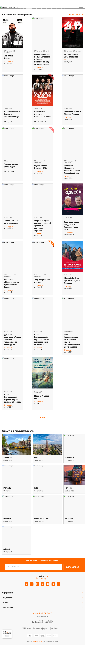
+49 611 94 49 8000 (42, 613)
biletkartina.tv (42, 617)
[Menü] (10, 630)
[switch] (7, 636)
